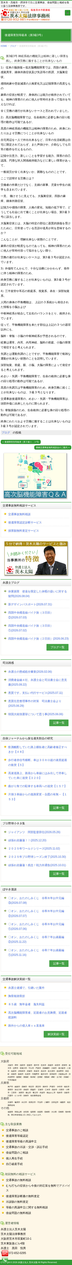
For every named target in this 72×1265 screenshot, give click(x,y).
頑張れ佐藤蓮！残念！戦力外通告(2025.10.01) (37, 865)
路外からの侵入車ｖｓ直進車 (26, 1025)
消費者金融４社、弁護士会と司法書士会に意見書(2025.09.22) (37, 682)
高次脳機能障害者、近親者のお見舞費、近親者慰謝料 (37, 1015)
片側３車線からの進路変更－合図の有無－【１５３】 (37, 797)
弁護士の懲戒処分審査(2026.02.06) (30, 671)
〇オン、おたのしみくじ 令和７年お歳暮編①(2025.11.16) (36, 952)
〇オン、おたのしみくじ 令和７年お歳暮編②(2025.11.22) (36, 939)
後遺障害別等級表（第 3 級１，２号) (22, 442)
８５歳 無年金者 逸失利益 (26, 1004)
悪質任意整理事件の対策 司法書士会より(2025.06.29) (34, 703)
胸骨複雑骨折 (16, 996)
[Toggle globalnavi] (67, 13)
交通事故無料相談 (19, 514)
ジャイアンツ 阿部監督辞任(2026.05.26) (34, 832)
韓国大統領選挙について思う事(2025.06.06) (35, 714)
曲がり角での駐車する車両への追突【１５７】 (37, 786)
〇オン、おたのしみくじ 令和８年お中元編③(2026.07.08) (36, 900)
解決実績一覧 (56, 1034)
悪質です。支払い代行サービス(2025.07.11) (35, 692)
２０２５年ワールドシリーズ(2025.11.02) (34, 848)
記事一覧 (58, 722)
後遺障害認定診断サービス (25, 522)
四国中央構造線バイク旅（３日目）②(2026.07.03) (30, 615)
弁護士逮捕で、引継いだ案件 (26, 987)
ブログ (13, 46)
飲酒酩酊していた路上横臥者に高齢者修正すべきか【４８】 (37, 749)
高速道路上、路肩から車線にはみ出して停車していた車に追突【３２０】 (37, 775)
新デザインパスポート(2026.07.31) (30, 604)
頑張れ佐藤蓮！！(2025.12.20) (27, 840)
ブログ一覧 (57, 647)
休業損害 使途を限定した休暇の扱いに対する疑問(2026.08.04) (37, 594)
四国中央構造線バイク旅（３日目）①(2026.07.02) (30, 628)
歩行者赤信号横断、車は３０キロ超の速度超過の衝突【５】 (37, 762)
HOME (4, 46)
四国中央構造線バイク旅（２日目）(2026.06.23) (38, 638)
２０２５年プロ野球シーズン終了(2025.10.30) (37, 856)
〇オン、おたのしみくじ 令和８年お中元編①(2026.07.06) (36, 926)
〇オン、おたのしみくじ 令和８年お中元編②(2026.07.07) (36, 913)
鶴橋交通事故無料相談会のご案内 (51, 447)
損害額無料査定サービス (23, 530)
